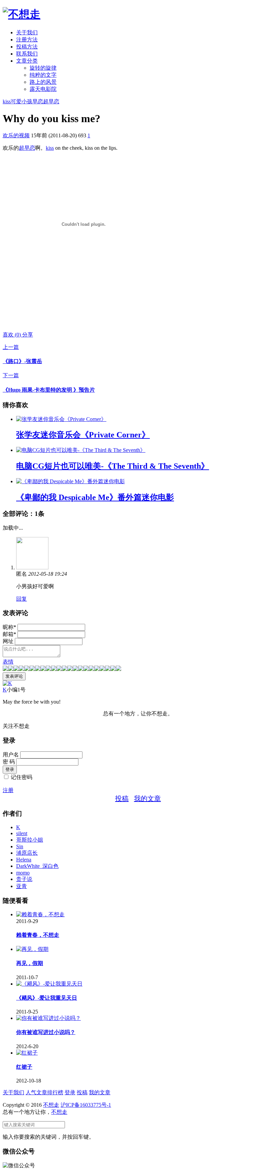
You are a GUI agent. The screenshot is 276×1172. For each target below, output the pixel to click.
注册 (8, 790)
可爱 (16, 101)
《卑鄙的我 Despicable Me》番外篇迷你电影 (95, 497)
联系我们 (27, 54)
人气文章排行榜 (44, 1092)
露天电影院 (43, 89)
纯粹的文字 (43, 75)
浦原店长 (27, 853)
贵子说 (24, 879)
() (12, 335)
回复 (21, 599)
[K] (7, 683)
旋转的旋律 (43, 68)
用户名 (11, 754)
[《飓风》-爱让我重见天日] (49, 984)
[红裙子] (27, 1053)
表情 (8, 662)
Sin (19, 846)
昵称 (9, 627)
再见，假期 (29, 963)
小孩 (27, 101)
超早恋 (51, 101)
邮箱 (9, 634)
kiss (7, 101)
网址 (8, 641)
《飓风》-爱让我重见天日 (46, 998)
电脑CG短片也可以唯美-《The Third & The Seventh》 (112, 466)
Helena (23, 859)
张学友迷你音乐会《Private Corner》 (83, 434)
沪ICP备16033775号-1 (86, 1105)
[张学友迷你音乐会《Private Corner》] (61, 419)
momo (23, 873)
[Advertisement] (81, 315)
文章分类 (27, 61)
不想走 (51, 1105)
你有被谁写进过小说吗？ (45, 1032)
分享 (27, 335)
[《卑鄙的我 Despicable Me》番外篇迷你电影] (70, 481)
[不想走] (21, 14)
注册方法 (27, 39)
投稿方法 (27, 46)
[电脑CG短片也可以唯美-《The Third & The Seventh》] (80, 450)
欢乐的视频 (16, 135)
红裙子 (24, 1067)
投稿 (122, 798)
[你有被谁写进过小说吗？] (48, 1018)
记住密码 (21, 777)
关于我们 (27, 32)
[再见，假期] (32, 949)
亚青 (21, 886)
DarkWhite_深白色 (37, 866)
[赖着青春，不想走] (40, 914)
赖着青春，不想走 (37, 935)
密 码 (9, 762)
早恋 (37, 101)
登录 (70, 1092)
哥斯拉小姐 (29, 840)
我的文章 (147, 798)
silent (21, 833)
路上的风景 (43, 82)
